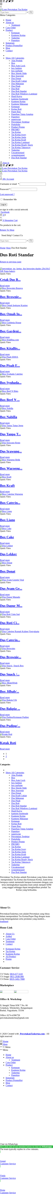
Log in (3, 204)
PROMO (15, 129)
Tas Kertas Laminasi (20, 142)
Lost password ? (7, 194)
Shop (8, 248)
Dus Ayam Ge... (11, 588)
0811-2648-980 (17, 976)
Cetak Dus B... (10, 279)
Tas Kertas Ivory (18, 134)
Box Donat (7, 571)
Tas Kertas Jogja (18, 137)
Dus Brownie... (10, 657)
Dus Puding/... (10, 726)
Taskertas (15, 38)
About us (10, 22)
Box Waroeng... (11, 468)
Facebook (5, 212)
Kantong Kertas (18, 35)
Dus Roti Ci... (9, 623)
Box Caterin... (10, 503)
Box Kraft (7, 485)
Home (8, 20)
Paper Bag (16, 111)
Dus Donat (16, 78)
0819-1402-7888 (17, 979)
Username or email (9, 184)
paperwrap (16, 119)
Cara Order (11, 27)
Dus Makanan (17, 83)
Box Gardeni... (10, 331)
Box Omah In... (11, 314)
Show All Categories (15, 58)
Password (5, 189)
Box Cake (7, 537)
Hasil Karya (16, 96)
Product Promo (14, 45)
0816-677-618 (16, 974)
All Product (11, 956)
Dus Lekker (8, 554)
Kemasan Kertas (13, 949)
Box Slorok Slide (19, 73)
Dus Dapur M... (11, 606)
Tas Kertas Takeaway (21, 147)
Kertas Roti (16, 109)
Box (13, 63)
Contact (9, 50)
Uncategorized (17, 152)
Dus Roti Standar (19, 91)
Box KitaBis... (10, 348)
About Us (10, 934)
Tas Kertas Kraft (18, 140)
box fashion (16, 68)
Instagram (10, 43)
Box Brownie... (10, 297)
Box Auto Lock (18, 65)
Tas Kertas (16, 132)
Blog (8, 48)
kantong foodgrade (19, 99)
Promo (9, 959)
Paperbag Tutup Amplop (22, 114)
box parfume (17, 71)
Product (9, 30)
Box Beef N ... (10, 400)
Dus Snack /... (10, 674)
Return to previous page (10, 262)
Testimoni (15, 25)
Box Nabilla (8, 417)
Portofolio (15, 124)
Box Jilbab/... (9, 691)
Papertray (15, 40)
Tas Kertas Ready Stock (22, 145)
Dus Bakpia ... (10, 708)
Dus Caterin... (10, 640)
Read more (5, 285)
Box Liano (7, 520)
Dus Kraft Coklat (19, 81)
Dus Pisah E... (10, 365)
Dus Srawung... (11, 451)
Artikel (9, 936)
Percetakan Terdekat (20, 122)
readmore (4, 921)
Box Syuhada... (10, 382)
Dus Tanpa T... (10, 434)
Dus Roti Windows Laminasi (24, 94)
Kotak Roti (8, 743)
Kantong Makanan (19, 104)
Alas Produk (16, 60)
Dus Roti (15, 88)
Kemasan (15, 33)
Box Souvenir (17, 76)
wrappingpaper (18, 155)
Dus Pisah (15, 86)
